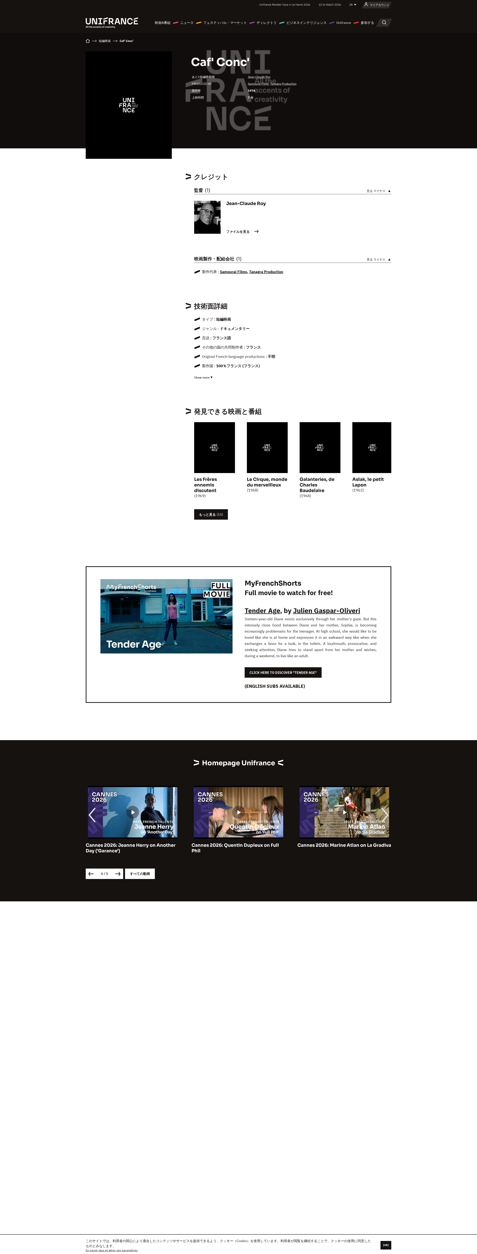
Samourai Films (258, 84)
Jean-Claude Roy (259, 77)
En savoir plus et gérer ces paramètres (112, 1250)
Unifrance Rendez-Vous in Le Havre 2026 (284, 4)
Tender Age (262, 610)
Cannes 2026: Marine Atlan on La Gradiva (238, 845)
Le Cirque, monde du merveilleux (267, 482)
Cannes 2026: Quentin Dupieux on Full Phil (129, 848)
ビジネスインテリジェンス (306, 23)
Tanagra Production (283, 84)
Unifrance (343, 23)
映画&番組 (162, 23)
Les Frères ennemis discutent (205, 485)
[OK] (386, 1245)
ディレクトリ (267, 23)
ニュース (187, 23)
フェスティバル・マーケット (225, 23)
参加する (367, 23)
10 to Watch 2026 (330, 4)
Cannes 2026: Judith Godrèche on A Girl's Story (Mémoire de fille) (338, 848)
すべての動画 (140, 874)
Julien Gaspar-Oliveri (326, 610)
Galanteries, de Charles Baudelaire (317, 485)
